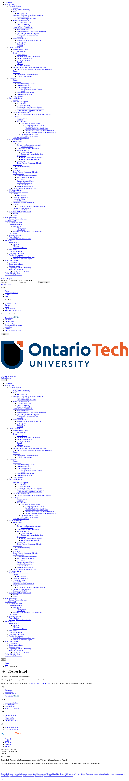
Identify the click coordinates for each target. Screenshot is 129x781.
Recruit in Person (14, 242)
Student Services (10, 4)
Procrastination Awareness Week (27, 35)
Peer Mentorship (18, 96)
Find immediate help (23, 166)
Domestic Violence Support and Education (30, 109)
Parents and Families (11, 260)
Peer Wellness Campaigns (25, 186)
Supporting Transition (16, 269)
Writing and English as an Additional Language (28, 15)
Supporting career (14, 266)
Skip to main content (7, 278)
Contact (15, 8)
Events (15, 53)
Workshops (16, 73)
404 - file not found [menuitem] (11, 666)
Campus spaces (22, 118)
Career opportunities (11, 293)
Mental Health (17, 141)
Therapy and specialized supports (31, 157)
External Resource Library (25, 181)
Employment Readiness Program (27, 74)
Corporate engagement (16, 251)
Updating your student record (30, 123)
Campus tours (9, 719)
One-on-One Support (19, 51)
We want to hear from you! (29, 136)
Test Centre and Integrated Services (20, 212)
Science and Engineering (21, 20)
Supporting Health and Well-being (20, 267)
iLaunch (19, 62)
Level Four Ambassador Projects (31, 89)
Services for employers (12, 708)
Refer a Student (14, 237)
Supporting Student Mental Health (20, 239)
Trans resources (22, 121)
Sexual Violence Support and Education (29, 111)
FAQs (19, 143)
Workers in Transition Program (22, 258)
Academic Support (15, 6)
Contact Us (8, 2)
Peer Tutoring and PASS (21, 38)
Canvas (7, 305)
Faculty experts (10, 705)
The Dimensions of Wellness (26, 177)
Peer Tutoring (21, 42)
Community (12, 78)
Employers (8, 240)
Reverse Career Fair (23, 65)
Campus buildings (10, 715)
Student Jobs (21, 44)
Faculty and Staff (10, 221)
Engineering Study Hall (24, 26)
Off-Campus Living (15, 190)
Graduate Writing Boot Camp (26, 19)
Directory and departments (13, 325)
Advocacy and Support (20, 102)
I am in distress (17, 165)
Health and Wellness (15, 139)
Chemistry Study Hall (24, 22)
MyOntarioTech (10, 308)
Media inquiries (10, 706)
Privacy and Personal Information (23, 203)
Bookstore (8, 319)
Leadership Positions (23, 85)
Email (7, 307)
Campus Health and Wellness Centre (24, 188)
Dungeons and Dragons (24, 76)
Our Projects (21, 179)
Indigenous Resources (16, 235)
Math (14, 11)
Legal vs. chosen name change (34, 125)
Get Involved (17, 82)
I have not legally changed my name (36, 129)
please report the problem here (40, 683)
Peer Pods (20, 46)
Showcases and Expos (20, 248)
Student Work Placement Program (23, 257)
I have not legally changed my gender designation (41, 132)
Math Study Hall (22, 13)
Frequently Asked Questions (22, 208)
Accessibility (13, 262)
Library (7, 329)
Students (15, 213)
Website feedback (10, 694)
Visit (6, 296)
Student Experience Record (25, 93)
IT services (8, 327)
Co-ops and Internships (16, 253)
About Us (16, 204)
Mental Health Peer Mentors (30, 159)
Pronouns (20, 120)
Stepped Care (21, 161)
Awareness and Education (21, 112)
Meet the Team (21, 195)
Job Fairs (20, 64)
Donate (7, 294)
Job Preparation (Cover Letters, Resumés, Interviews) (30, 67)
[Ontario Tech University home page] (64, 374)
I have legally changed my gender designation (39, 130)
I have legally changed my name (35, 127)
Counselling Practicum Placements (28, 148)
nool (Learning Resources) (21, 10)
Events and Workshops (24, 183)
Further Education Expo (24, 58)
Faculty (15, 215)
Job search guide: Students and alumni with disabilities (34, 69)
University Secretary (11, 729)
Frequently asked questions (29, 134)
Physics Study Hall (23, 24)
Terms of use (9, 692)
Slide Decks (17, 226)
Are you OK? (21, 103)
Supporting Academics (16, 264)
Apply (7, 291)
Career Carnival (22, 55)
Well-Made (24, 185)
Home (7, 663)
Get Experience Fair (23, 60)
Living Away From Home (21, 271)
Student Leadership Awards (25, 83)
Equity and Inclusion (15, 98)
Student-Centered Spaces (21, 138)
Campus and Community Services (32, 154)
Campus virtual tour (11, 720)
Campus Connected (27, 147)
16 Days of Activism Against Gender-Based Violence (34, 114)
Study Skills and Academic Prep (23, 28)
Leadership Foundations (24, 94)
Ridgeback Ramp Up (23, 29)
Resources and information (13, 310)
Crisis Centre (9, 323)
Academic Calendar (11, 303)
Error (6, 665)
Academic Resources (15, 222)
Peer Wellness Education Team (27, 175)
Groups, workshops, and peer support (29, 145)
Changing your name (23, 105)
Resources (16, 116)
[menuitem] (66, 2)
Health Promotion (18, 174)
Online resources (26, 152)
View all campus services (13, 330)
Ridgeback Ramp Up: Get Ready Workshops (31, 31)
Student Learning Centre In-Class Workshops (27, 231)
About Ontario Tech (11, 727)
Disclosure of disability (20, 210)
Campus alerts (9, 321)
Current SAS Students (20, 201)
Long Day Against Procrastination (28, 33)
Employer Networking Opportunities (28, 56)
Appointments (21, 156)
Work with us (13, 249)
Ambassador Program (24, 87)
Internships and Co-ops (20, 49)
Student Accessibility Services (18, 192)
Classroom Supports (15, 224)
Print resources (21, 228)
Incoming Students (11, 217)
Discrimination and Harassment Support (29, 107)
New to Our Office (19, 199)
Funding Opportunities (16, 255)
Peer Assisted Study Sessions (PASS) (29, 40)
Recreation (16, 170)
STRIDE (20, 37)
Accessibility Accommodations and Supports (31, 206)
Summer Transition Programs (18, 219)
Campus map (9, 717)
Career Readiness (14, 47)
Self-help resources (23, 150)
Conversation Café (23, 17)
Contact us (8, 690)
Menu (3, 659)
